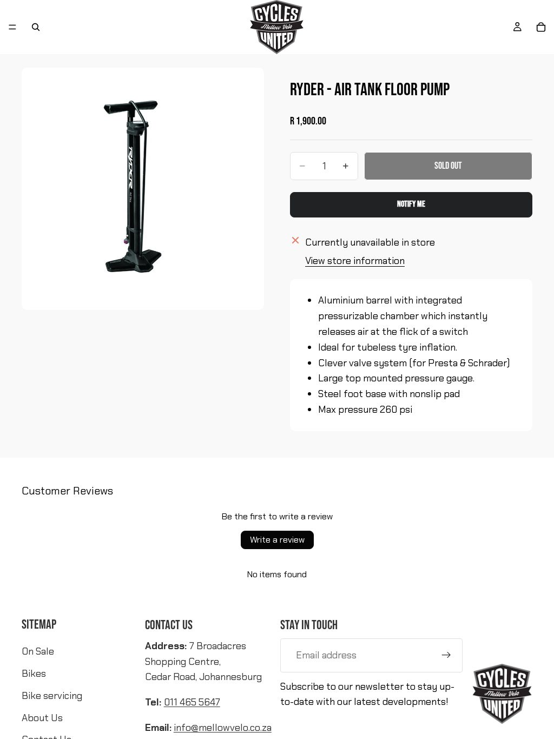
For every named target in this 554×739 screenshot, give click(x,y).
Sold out (448, 165)
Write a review (277, 539)
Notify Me (411, 204)
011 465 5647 (192, 702)
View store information (355, 260)
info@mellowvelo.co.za (223, 727)
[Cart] (541, 27)
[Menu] (12, 27)
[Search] (36, 27)
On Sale (38, 651)
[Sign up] (446, 655)
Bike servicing (52, 695)
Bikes (34, 673)
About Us (42, 717)
